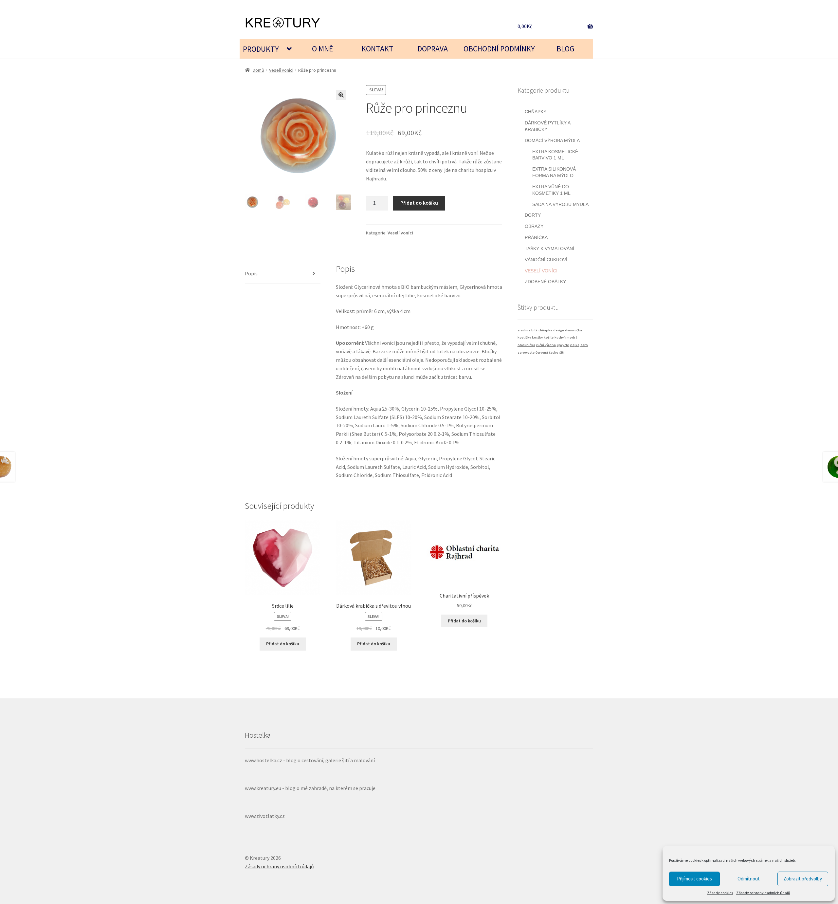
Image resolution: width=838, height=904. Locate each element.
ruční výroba (546, 345)
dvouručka (573, 330)
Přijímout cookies (694, 879)
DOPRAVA (432, 49)
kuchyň (560, 337)
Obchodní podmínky (499, 49)
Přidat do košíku (419, 202)
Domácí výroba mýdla (552, 140)
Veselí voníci (281, 70)
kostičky (524, 337)
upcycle (563, 345)
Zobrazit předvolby (802, 879)
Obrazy (534, 226)
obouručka (526, 345)
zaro (584, 345)
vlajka (574, 345)
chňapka (545, 330)
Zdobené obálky (545, 281)
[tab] (282, 274)
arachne (524, 330)
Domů (258, 70)
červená (542, 352)
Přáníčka (536, 237)
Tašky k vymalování (549, 248)
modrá (572, 337)
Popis (251, 273)
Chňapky (535, 111)
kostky (537, 337)
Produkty (261, 49)
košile (549, 337)
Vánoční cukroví (546, 259)
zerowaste (526, 352)
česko (553, 352)
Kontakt (377, 49)
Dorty (533, 215)
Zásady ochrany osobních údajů (763, 892)
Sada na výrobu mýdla (560, 204)
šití (561, 352)
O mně (322, 49)
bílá (534, 330)
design (558, 330)
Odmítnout (749, 879)
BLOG (565, 49)
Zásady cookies (720, 892)
